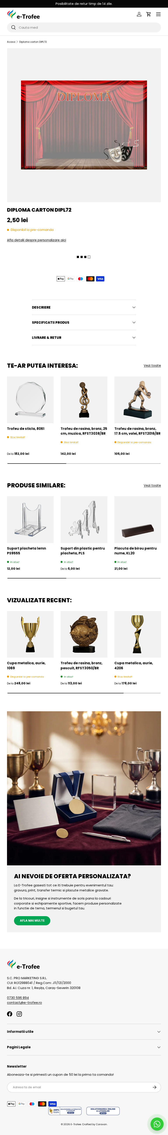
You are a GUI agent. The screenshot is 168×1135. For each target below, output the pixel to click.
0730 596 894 (18, 997)
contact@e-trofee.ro (24, 1002)
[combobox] (84, 27)
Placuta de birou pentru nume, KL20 (135, 551)
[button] (149, 14)
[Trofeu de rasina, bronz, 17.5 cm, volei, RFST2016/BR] (137, 399)
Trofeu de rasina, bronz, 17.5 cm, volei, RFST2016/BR (137, 431)
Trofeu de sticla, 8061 (25, 428)
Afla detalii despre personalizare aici (36, 240)
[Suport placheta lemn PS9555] (30, 519)
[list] (84, 125)
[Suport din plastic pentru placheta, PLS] (84, 519)
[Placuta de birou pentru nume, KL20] (137, 519)
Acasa (11, 42)
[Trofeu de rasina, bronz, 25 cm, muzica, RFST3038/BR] (84, 399)
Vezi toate (152, 365)
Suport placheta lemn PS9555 (26, 551)
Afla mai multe (32, 921)
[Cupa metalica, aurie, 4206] (137, 634)
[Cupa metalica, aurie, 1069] (30, 634)
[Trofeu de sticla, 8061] (30, 399)
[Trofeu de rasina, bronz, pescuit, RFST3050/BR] (84, 634)
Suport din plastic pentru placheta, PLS (83, 551)
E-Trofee (76, 1124)
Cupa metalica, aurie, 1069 (26, 665)
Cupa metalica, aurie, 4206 (133, 665)
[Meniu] (158, 14)
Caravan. (101, 1124)
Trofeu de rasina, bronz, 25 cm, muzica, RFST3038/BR (84, 431)
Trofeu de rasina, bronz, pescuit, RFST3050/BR (81, 665)
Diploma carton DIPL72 (33, 42)
